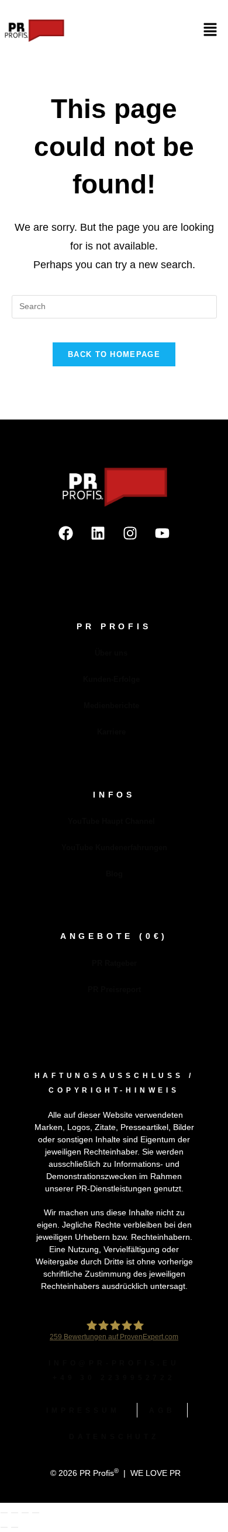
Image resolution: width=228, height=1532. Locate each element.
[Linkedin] (98, 533)
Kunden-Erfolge (111, 679)
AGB (162, 1410)
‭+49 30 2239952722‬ (114, 1378)
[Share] (25, 1513)
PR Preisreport (114, 989)
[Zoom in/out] (4, 1513)
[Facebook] (66, 533)
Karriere (111, 731)
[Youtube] (162, 533)
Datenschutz (114, 1437)
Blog (114, 873)
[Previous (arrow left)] (4, 1527)
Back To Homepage (114, 354)
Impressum (82, 1410)
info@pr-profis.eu (114, 1363)
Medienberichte (111, 705)
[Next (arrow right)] (15, 1527)
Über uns (111, 653)
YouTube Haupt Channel (111, 821)
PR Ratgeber (114, 963)
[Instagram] (130, 533)
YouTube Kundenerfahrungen (114, 847)
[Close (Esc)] (36, 1513)
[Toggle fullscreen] (15, 1513)
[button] (210, 30)
